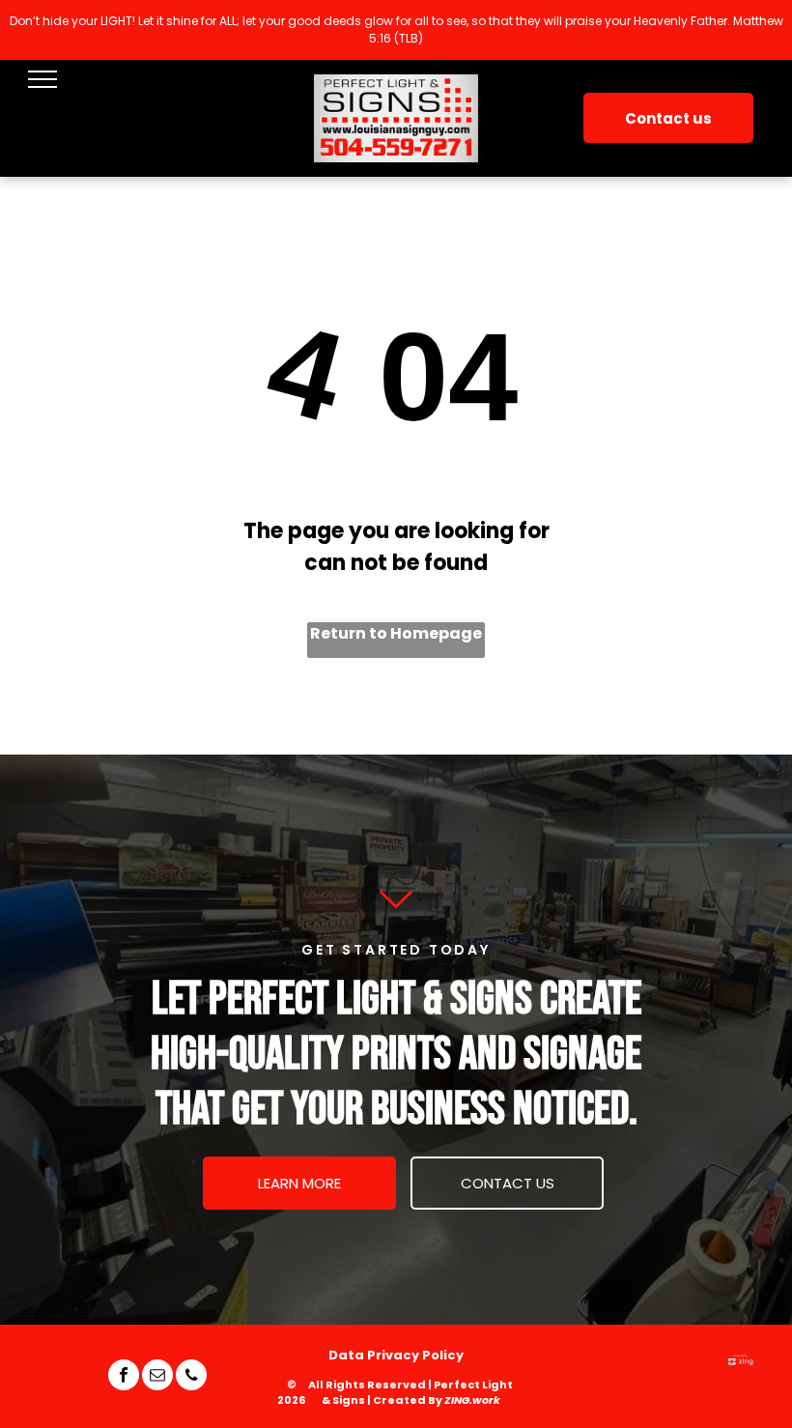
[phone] (191, 1377)
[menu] (42, 79)
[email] (157, 1377)
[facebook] (123, 1377)
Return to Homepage (396, 633)
